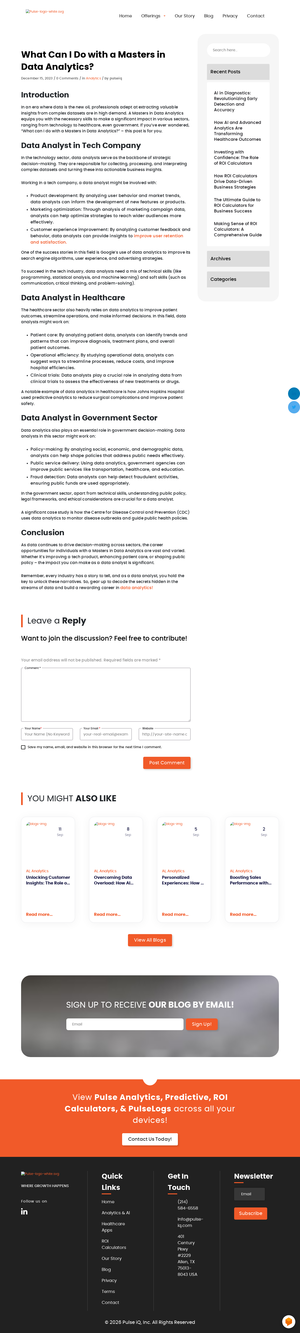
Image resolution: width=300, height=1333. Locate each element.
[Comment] (176, 61)
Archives (220, 258)
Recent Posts (225, 72)
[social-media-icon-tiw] (35, 1212)
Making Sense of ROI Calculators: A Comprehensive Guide (238, 229)
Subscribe (250, 1213)
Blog (208, 16)
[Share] (187, 63)
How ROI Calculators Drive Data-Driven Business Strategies (235, 181)
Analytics (93, 78)
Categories (223, 279)
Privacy (230, 16)
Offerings (150, 16)
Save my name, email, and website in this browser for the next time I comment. (95, 747)
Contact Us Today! (150, 1139)
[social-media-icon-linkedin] (24, 1212)
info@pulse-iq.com (188, 1222)
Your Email (91, 728)
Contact (256, 16)
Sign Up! (202, 1024)
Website (147, 728)
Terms (108, 1292)
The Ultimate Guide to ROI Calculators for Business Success (237, 205)
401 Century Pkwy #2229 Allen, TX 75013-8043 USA (187, 1256)
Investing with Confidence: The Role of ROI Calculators (236, 158)
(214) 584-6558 (188, 1205)
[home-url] (49, 17)
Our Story (185, 16)
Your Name (33, 728)
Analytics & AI (116, 1213)
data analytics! (136, 588)
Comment (33, 668)
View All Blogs (150, 940)
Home (125, 16)
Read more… (39, 915)
